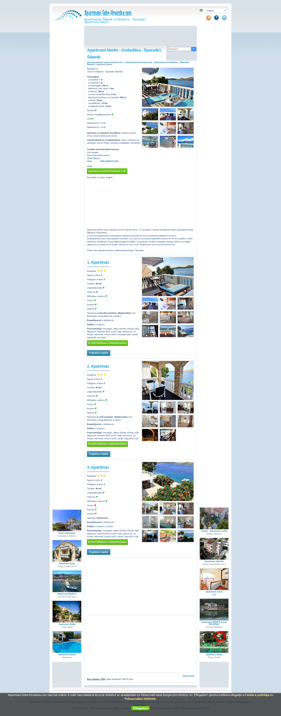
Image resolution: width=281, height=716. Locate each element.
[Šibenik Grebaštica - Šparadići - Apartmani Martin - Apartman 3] (168, 500)
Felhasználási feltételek (140, 698)
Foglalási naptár (98, 352)
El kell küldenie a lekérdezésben (107, 343)
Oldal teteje (188, 676)
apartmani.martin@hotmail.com (107, 171)
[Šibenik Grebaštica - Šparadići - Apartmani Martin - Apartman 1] (168, 295)
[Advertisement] (140, 36)
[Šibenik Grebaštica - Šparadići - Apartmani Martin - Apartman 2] (168, 399)
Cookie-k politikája (257, 695)
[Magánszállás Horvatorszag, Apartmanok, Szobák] (67, 19)
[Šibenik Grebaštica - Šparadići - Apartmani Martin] (168, 106)
